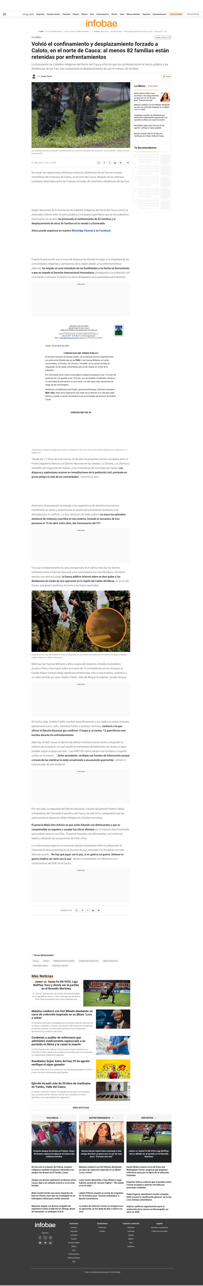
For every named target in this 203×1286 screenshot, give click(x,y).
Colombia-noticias (60, 965)
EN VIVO (53, 31)
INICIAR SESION (193, 14)
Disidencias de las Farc (88, 961)
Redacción (102, 1227)
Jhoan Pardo (46, 76)
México (84, 14)
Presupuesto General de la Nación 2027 (138, 31)
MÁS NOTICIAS (81, 1107)
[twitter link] (45, 1237)
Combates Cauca (40, 965)
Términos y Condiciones (159, 1227)
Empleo (102, 1231)
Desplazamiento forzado (64, 961)
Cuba (122, 14)
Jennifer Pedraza (116, 31)
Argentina (40, 14)
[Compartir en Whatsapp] (98, 162)
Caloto (46, 961)
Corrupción (158, 31)
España (76, 14)
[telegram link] (45, 1243)
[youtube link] (40, 1243)
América (74, 1227)
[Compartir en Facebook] (104, 162)
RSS (73, 1262)
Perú (92, 14)
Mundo (114, 14)
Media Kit (131, 1246)
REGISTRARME (176, 14)
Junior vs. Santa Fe (76, 31)
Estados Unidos (53, 14)
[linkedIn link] (50, 1243)
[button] (4, 14)
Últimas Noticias (133, 14)
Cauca (35, 961)
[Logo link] (101, 23)
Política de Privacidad (159, 1231)
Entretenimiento (159, 14)
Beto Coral (105, 31)
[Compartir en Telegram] (120, 162)
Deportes (146, 14)
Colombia (66, 14)
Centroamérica (102, 14)
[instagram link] (50, 1237)
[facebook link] (40, 1237)
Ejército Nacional (110, 961)
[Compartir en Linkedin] (115, 162)
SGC (165, 31)
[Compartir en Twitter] (109, 162)
